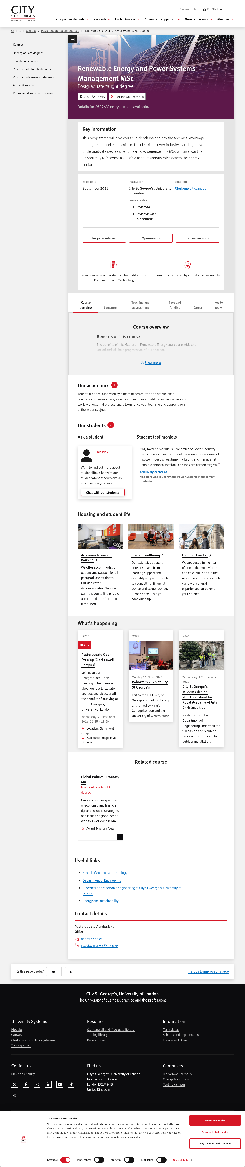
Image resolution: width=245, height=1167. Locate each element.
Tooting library (97, 1034)
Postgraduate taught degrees (60, 30)
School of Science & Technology (105, 872)
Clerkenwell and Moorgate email (34, 1040)
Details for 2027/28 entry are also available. (113, 106)
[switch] (99, 1160)
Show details (180, 1160)
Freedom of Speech (176, 1040)
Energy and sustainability (101, 900)
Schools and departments (181, 1034)
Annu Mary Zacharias (153, 472)
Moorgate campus (176, 1079)
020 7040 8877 (91, 939)
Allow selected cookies (215, 1132)
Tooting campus (174, 1084)
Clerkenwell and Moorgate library (110, 1029)
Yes (53, 971)
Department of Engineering (102, 880)
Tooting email (21, 1045)
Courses (31, 30)
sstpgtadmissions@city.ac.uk (99, 945)
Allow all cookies (215, 1120)
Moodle (16, 1029)
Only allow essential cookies (215, 1143)
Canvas (16, 1034)
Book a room (96, 1040)
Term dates (171, 1029)
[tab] (86, 306)
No (72, 971)
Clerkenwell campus (190, 188)
